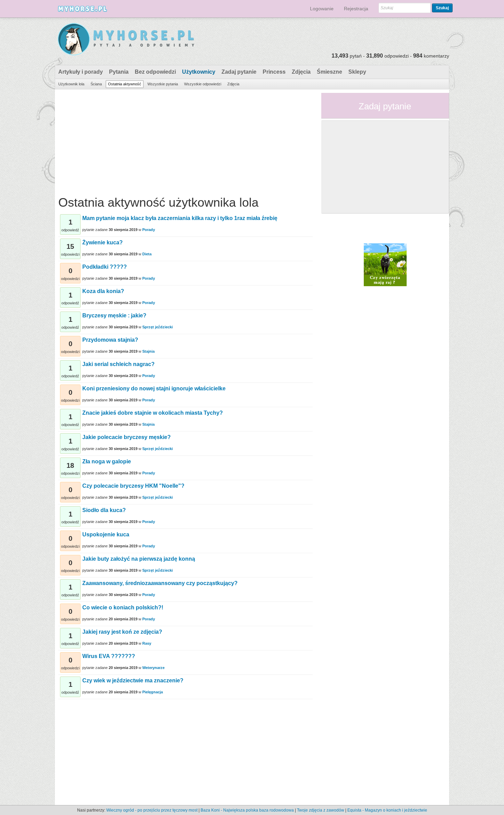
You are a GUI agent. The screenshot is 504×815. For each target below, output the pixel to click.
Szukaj (442, 7)
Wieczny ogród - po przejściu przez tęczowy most (151, 810)
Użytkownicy (198, 72)
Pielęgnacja (152, 692)
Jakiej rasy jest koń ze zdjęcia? (122, 632)
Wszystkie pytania (162, 84)
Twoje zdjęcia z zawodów (320, 810)
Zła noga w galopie (106, 461)
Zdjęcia (301, 72)
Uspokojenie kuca (105, 534)
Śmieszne (329, 72)
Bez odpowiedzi (155, 72)
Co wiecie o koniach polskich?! (122, 607)
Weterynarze (153, 668)
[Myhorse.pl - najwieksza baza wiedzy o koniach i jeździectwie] (126, 40)
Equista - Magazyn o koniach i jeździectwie (387, 810)
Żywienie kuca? (102, 242)
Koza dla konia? (103, 291)
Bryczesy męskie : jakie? (114, 315)
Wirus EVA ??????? (108, 656)
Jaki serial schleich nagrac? (118, 364)
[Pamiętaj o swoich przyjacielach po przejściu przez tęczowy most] (385, 264)
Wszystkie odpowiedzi (202, 84)
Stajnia (148, 351)
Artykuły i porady (80, 72)
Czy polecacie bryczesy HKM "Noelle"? (133, 486)
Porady (148, 230)
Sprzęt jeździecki (157, 327)
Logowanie (322, 8)
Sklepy (357, 72)
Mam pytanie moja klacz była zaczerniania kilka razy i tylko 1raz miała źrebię (179, 218)
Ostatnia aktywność (124, 84)
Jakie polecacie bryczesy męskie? (126, 437)
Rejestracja (356, 8)
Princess (274, 72)
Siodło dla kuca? (104, 510)
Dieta (147, 254)
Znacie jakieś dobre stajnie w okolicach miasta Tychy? (152, 413)
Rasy (146, 643)
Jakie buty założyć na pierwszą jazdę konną (138, 559)
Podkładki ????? (104, 267)
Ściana (96, 84)
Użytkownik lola (71, 84)
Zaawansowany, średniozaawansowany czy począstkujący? (160, 583)
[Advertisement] (185, 141)
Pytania (119, 72)
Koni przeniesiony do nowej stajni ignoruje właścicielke (154, 388)
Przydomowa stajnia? (110, 340)
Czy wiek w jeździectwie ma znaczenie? (132, 680)
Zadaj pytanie (238, 72)
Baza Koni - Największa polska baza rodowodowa (247, 810)
